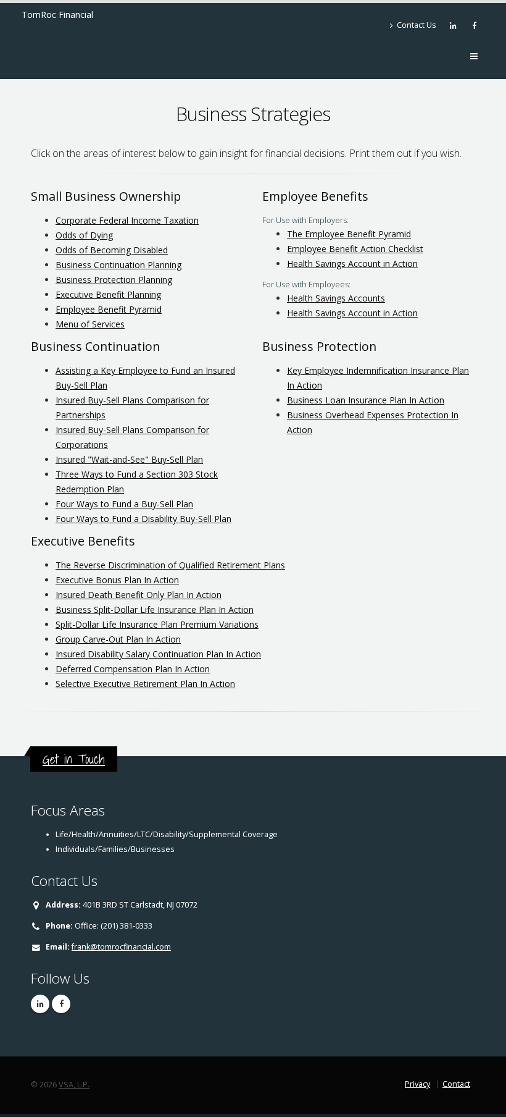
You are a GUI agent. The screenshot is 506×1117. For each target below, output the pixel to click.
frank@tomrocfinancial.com (121, 947)
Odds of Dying (84, 235)
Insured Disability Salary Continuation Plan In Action (158, 654)
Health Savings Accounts (336, 298)
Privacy (417, 1084)
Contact (456, 1084)
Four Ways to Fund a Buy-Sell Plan (124, 504)
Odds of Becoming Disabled (112, 250)
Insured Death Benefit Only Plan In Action (139, 595)
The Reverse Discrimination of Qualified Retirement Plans (170, 565)
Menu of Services (90, 324)
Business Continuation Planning (118, 265)
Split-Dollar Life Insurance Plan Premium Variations (157, 624)
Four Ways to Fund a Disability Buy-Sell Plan (143, 519)
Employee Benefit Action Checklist (355, 249)
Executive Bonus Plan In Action (117, 580)
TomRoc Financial (57, 14)
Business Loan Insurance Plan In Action (365, 400)
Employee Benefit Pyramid (109, 309)
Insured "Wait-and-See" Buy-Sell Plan (129, 459)
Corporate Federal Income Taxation (127, 220)
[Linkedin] (454, 25)
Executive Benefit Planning (108, 294)
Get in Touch (74, 759)
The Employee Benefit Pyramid (349, 234)
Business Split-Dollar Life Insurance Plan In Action (155, 609)
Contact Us (415, 25)
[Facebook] (475, 25)
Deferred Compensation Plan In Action (133, 669)
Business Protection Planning (114, 279)
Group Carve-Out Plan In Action (118, 639)
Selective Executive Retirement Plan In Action (145, 683)
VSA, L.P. (74, 1084)
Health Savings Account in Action (352, 263)
